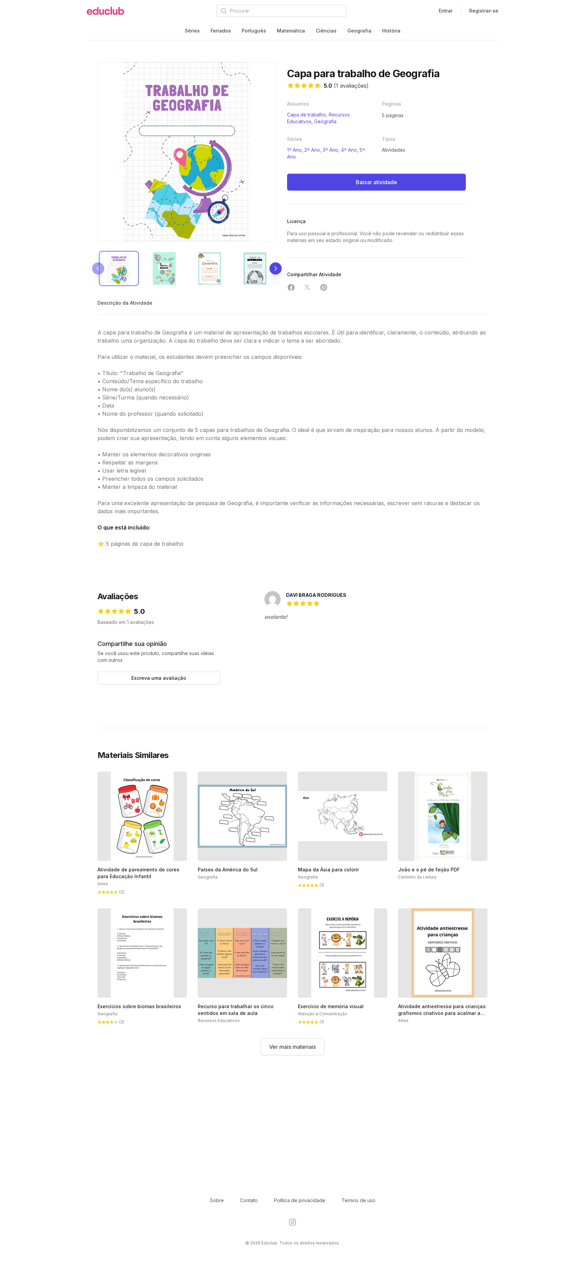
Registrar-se (483, 11)
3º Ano (330, 150)
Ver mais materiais (292, 1046)
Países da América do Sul (228, 869)
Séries (192, 31)
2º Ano (312, 150)
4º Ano (349, 150)
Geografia (359, 31)
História (391, 31)
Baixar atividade (376, 182)
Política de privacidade (299, 1200)
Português (254, 31)
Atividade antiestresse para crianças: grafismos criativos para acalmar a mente (442, 1013)
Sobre (217, 1200)
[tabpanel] (187, 151)
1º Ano (294, 150)
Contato (249, 1200)
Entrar (446, 11)
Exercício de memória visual (331, 1006)
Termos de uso (358, 1200)
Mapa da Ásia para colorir (328, 869)
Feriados (221, 31)
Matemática (291, 31)
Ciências (326, 31)
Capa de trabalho (306, 114)
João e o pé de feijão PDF (429, 869)
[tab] (118, 268)
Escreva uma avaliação (158, 678)
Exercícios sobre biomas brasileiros (139, 1006)
